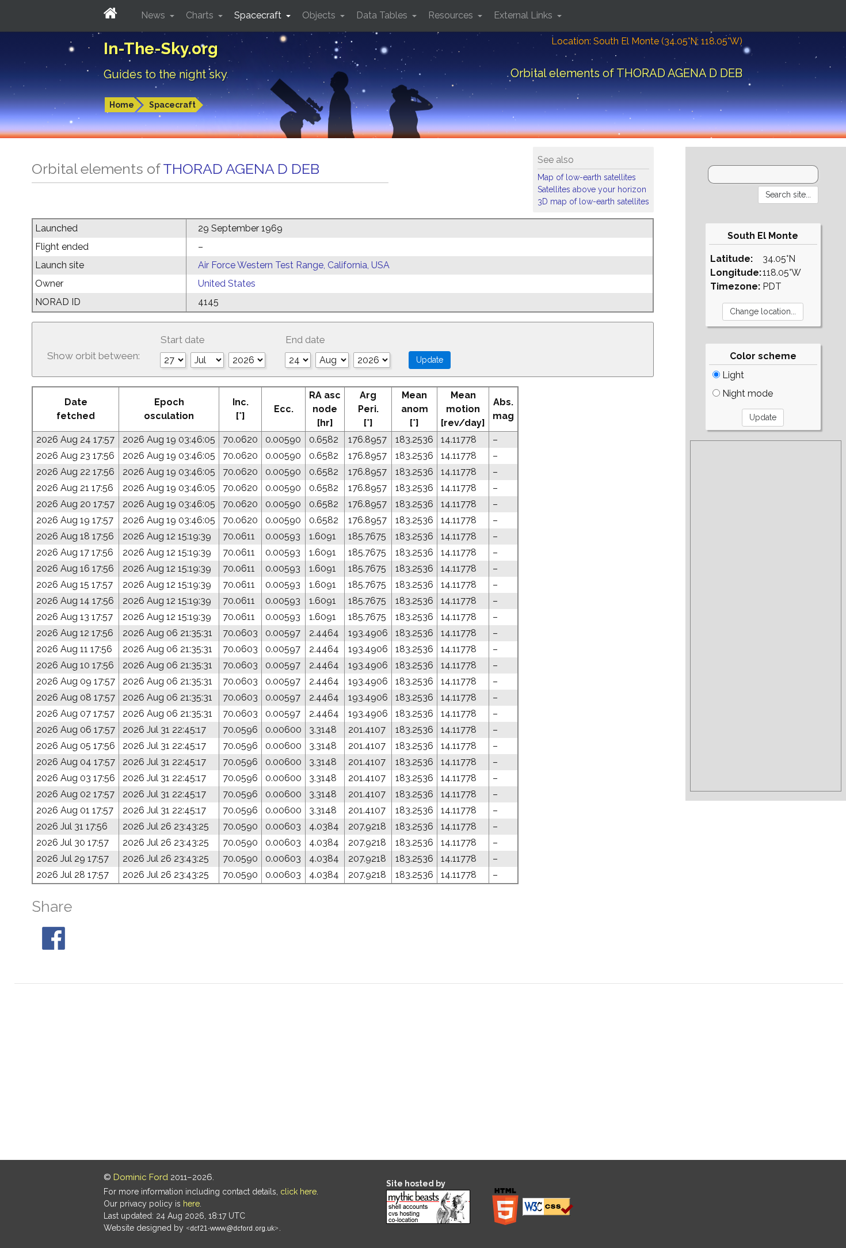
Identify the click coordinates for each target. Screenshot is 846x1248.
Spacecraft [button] (259, 15)
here (191, 1203)
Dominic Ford (140, 1177)
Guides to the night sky (165, 74)
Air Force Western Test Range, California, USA (294, 265)
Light (732, 375)
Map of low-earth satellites (587, 177)
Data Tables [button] (383, 15)
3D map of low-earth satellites (593, 201)
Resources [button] (451, 15)
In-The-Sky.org (161, 48)
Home (121, 104)
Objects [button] (320, 15)
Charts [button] (201, 15)
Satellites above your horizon (592, 189)
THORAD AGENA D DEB (241, 168)
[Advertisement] (766, 616)
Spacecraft (172, 104)
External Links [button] (524, 15)
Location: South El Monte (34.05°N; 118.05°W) (646, 41)
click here (298, 1191)
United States (227, 283)
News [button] (154, 15)
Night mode (746, 393)
